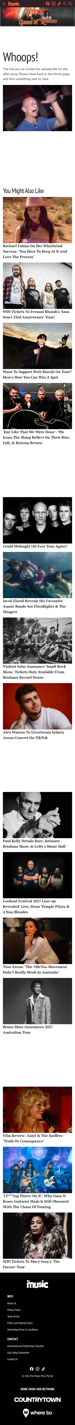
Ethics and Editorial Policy (20, 1322)
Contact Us (12, 1359)
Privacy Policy (14, 1309)
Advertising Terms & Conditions (22, 1329)
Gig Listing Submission (18, 1352)
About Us (11, 1303)
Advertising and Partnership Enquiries (25, 1345)
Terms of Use (13, 1316)
